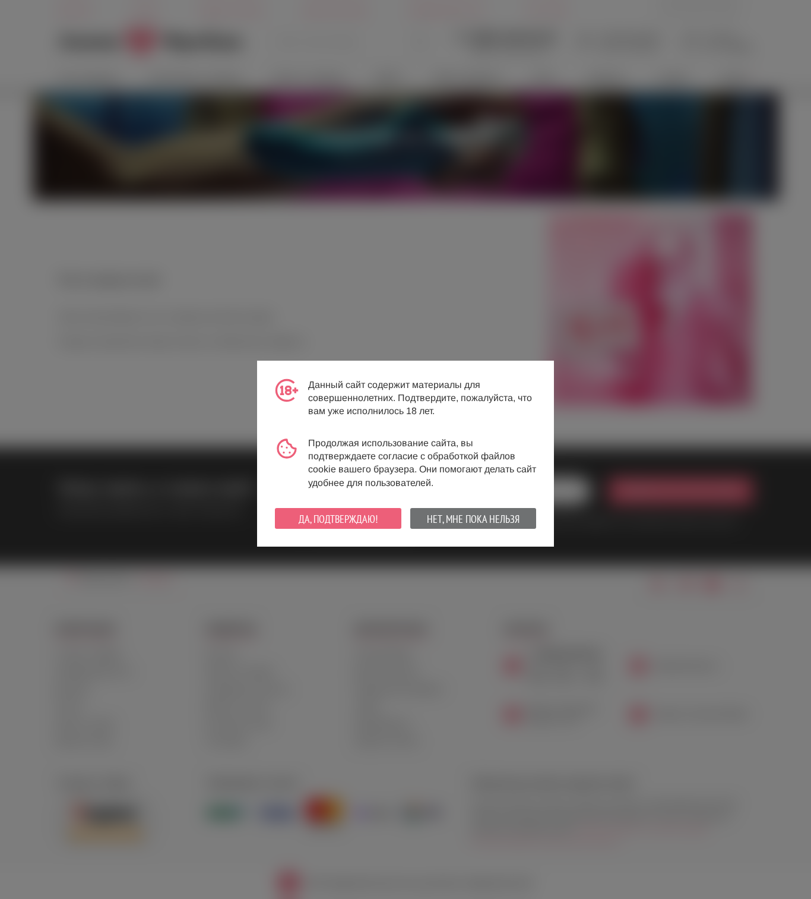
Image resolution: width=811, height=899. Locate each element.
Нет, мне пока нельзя (473, 519)
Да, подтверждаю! (338, 519)
